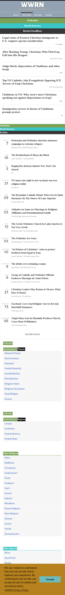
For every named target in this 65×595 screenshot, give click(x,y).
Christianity (10, 468)
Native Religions (12, 508)
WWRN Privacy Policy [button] (17, 590)
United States (11, 439)
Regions (38, 15)
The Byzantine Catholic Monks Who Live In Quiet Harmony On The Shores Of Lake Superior (37, 197)
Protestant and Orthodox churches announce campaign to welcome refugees (34, 142)
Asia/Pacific (10, 558)
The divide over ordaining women (28, 264)
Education (9, 363)
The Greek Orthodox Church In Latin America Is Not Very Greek (36, 226)
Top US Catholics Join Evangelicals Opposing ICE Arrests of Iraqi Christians (31, 82)
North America (32, 25)
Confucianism (11, 473)
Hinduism (9, 483)
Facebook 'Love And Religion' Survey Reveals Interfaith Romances (35, 305)
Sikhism (8, 519)
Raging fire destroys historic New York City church (33, 168)
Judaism (8, 498)
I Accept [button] (50, 579)
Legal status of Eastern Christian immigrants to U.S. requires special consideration (30, 39)
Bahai (7, 458)
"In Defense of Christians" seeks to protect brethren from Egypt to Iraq (33, 251)
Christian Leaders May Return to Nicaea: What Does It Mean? (35, 291)
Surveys (8, 399)
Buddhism (9, 463)
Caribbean (10, 428)
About (16, 15)
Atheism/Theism (13, 353)
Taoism (8, 524)
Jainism (8, 493)
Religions (26, 15)
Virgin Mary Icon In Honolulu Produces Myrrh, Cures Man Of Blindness (36, 320)
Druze (7, 478)
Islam (7, 488)
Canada (8, 423)
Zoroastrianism (12, 534)
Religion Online (12, 384)
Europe (8, 563)
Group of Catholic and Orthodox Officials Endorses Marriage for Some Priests (32, 277)
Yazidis (8, 529)
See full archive (32, 334)
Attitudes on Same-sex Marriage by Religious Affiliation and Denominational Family (34, 211)
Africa (7, 553)
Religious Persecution (15, 389)
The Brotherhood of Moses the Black (30, 155)
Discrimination (12, 358)
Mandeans (10, 503)
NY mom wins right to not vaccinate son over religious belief (34, 182)
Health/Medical (12, 373)
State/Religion (11, 394)
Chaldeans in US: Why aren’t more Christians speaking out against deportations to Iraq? (29, 96)
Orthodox (32, 20)
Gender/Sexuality (13, 368)
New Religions (11, 513)
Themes (48, 15)
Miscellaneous (11, 378)
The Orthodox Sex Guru (23, 238)
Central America (12, 434)
